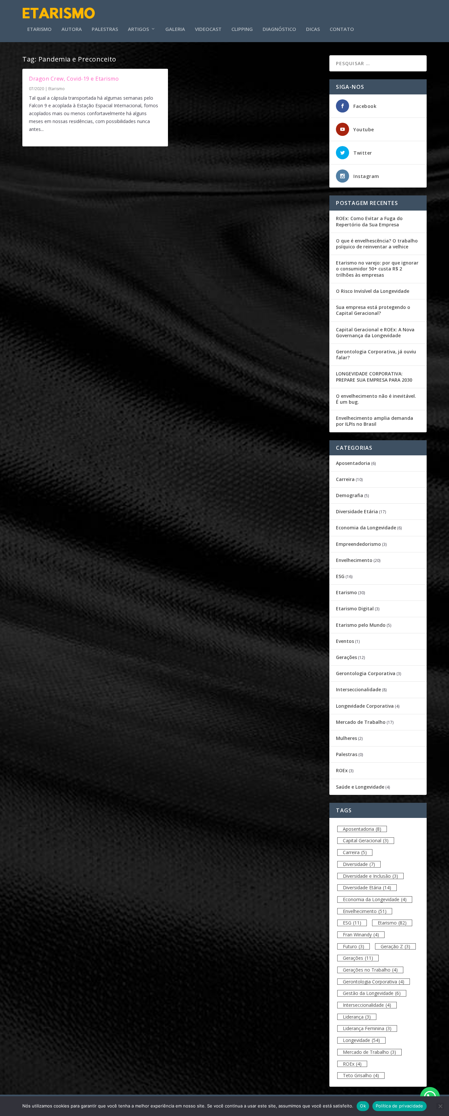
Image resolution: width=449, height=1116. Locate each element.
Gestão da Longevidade (372, 993)
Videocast (208, 29)
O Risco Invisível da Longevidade (372, 291)
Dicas (313, 29)
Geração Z (395, 946)
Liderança (357, 1017)
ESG (340, 576)
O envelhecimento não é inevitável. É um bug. (376, 399)
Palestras (105, 29)
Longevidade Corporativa (365, 706)
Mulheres (346, 738)
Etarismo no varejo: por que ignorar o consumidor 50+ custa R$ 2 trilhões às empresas (377, 269)
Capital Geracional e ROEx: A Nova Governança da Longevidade (375, 332)
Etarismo (39, 29)
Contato (342, 29)
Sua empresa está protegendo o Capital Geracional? (373, 310)
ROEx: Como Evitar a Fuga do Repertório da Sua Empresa (369, 221)
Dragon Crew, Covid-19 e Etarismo (74, 78)
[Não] (440, 1106)
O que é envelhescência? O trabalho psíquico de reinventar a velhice (377, 244)
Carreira (345, 479)
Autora (71, 29)
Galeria (175, 29)
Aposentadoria (353, 463)
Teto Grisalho (361, 1075)
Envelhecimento (354, 560)
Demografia (349, 495)
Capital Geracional (366, 840)
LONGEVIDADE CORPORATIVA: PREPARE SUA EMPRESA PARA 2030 (374, 376)
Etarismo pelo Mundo (361, 625)
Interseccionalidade (358, 689)
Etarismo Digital (355, 608)
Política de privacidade (399, 1105)
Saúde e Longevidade (360, 787)
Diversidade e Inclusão (370, 876)
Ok (363, 1105)
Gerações (346, 657)
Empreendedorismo (358, 544)
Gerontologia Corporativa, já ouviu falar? (376, 354)
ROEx (342, 770)
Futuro (353, 946)
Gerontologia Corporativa (365, 673)
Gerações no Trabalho (370, 970)
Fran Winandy (361, 934)
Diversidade (359, 864)
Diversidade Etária (357, 511)
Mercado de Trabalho (361, 722)
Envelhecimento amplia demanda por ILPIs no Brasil (374, 421)
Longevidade (361, 1040)
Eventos (345, 641)
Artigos (138, 29)
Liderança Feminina (367, 1028)
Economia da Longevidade (366, 527)
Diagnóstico (279, 29)
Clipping (242, 29)
